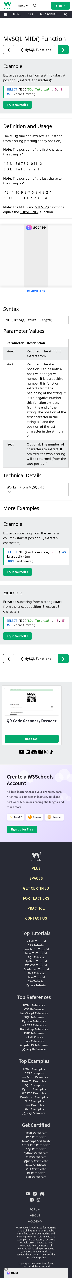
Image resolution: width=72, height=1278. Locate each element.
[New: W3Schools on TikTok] (51, 752)
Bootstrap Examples (34, 1097)
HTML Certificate (36, 1133)
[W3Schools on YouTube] (21, 752)
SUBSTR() (42, 207)
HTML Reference (34, 1005)
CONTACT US (36, 918)
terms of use (39, 1254)
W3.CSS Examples (34, 1093)
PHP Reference (34, 1033)
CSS (30, 14)
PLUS (36, 868)
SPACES (36, 878)
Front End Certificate (36, 1145)
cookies (51, 1254)
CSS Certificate (36, 1137)
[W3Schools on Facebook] (40, 752)
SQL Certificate (36, 1149)
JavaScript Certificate (36, 1141)
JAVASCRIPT (48, 14)
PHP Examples (34, 1101)
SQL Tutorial (36, 957)
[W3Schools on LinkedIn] (27, 752)
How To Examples (34, 1081)
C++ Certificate (36, 1169)
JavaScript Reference (34, 1013)
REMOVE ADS (36, 291)
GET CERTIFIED (36, 888)
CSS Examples (34, 1073)
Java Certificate (36, 1165)
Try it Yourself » (17, 104)
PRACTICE (36, 908)
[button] (35, 5)
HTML (17, 14)
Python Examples (34, 1089)
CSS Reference (34, 1009)
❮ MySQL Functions (36, 49)
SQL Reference (34, 1017)
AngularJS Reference (34, 1045)
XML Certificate (36, 1177)
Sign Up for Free (21, 829)
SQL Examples (34, 1085)
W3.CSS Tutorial (36, 965)
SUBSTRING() (29, 212)
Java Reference (34, 1041)
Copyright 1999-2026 (29, 1263)
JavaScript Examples (34, 1077)
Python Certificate (36, 1153)
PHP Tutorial (36, 973)
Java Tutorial (36, 977)
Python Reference (34, 1021)
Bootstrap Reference (34, 1029)
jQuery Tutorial (36, 985)
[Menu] (5, 14)
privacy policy (38, 1257)
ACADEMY (35, 1221)
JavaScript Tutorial (36, 949)
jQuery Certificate (36, 1161)
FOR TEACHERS (36, 898)
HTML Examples (34, 1069)
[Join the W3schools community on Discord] (34, 752)
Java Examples (34, 1105)
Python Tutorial (36, 961)
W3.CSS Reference (34, 1025)
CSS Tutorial (36, 945)
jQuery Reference (34, 1049)
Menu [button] (22, 6)
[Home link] (7, 5)
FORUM (35, 1209)
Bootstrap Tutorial (36, 969)
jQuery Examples (34, 1113)
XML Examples (34, 1109)
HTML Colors (34, 1037)
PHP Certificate (36, 1157)
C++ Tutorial (36, 981)
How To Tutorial (36, 953)
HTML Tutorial (36, 941)
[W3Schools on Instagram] (46, 752)
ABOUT (35, 1215)
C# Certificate (36, 1173)
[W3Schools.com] (36, 858)
